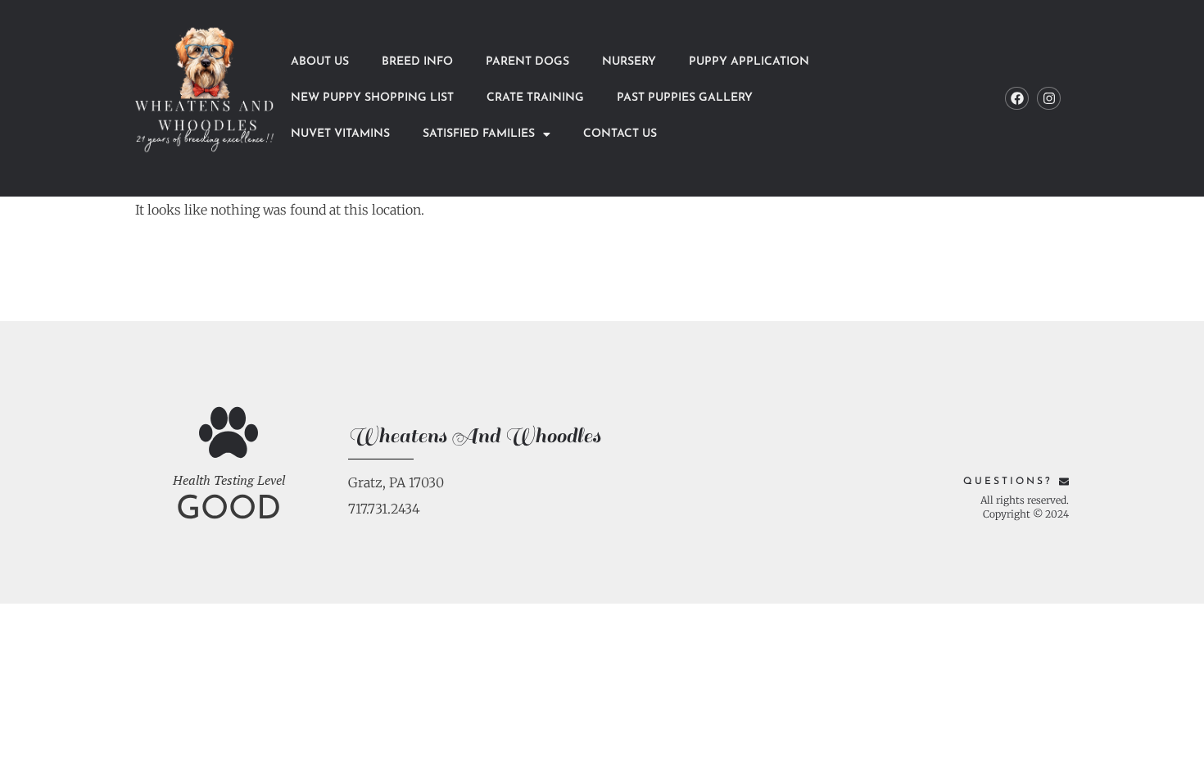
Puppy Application (749, 62)
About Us (320, 62)
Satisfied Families (479, 134)
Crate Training (535, 98)
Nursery (629, 62)
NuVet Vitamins (340, 134)
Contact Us (620, 134)
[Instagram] (1049, 99)
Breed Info (417, 62)
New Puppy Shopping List (372, 98)
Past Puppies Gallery (685, 98)
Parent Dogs (527, 62)
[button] (486, 134)
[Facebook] (1017, 99)
